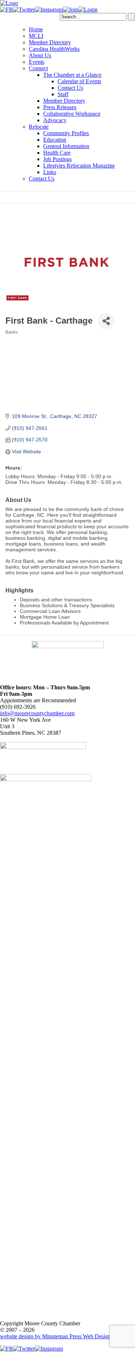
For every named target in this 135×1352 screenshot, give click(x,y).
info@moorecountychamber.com (37, 713)
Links (49, 172)
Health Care (57, 153)
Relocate (39, 127)
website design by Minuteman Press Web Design (55, 1336)
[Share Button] (106, 321)
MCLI (36, 36)
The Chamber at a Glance (72, 75)
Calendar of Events (79, 81)
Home (36, 29)
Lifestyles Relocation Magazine (79, 166)
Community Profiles (66, 133)
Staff (63, 94)
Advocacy (55, 120)
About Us (40, 55)
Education (54, 140)
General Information (66, 146)
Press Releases (59, 107)
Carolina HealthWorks (54, 49)
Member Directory (50, 42)
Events (36, 62)
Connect (38, 68)
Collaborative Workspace (71, 114)
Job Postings (57, 159)
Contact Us (70, 88)
